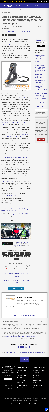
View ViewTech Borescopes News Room (17, 285)
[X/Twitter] (19, 348)
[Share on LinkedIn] (11, 35)
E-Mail (17, 259)
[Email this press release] (14, 35)
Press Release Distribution (23, 372)
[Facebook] (38, 1)
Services (29, 5)
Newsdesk (3, 1)
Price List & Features (21, 380)
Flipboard (20, 256)
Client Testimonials (37, 380)
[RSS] (46, 1)
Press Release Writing (22, 375)
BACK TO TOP (24, 359)
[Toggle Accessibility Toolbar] (46, 409)
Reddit (6, 256)
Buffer (27, 256)
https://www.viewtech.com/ (8, 195)
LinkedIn (32, 312)
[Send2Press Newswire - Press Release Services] (7, 6)
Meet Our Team (36, 375)
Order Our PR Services (22, 390)
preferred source (18, 245)
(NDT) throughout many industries (15, 45)
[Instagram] (44, 1)
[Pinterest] (40, 1)
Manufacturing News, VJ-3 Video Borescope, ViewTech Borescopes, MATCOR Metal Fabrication (25, 352)
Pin (22, 253)
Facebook (21, 312)
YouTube (37, 312)
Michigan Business (15, 274)
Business (6, 274)
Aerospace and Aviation (21, 273)
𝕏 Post (10, 253)
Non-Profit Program (21, 387)
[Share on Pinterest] (9, 35)
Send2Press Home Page (38, 370)
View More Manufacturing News (16, 288)
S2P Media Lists (20, 382)
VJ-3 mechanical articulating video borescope (16, 157)
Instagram (27, 312)
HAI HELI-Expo (7, 280)
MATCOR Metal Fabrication (18, 280)
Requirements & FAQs (22, 385)
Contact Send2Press (37, 387)
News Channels (19, 5)
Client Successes (36, 382)
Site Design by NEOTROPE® (33, 403)
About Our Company (37, 372)
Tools (35, 5)
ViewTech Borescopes (7, 181)
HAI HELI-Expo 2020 (21, 97)
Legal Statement (14, 403)
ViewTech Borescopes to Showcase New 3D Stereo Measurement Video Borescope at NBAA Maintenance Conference (41, 95)
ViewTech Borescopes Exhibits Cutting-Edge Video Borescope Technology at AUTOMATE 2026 (41, 68)
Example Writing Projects (23, 377)
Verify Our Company (37, 377)
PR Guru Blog (36, 390)
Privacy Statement (22, 403)
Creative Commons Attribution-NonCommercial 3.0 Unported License (20, 336)
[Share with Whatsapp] (17, 35)
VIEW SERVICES (41, 139)
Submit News (22, 1)
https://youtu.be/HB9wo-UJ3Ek (20, 214)
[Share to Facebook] (3, 35)
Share (5, 253)
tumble (28, 253)
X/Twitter (16, 312)
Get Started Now (8, 379)
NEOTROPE (11, 396)
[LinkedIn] (42, 1)
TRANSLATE (41, 45)
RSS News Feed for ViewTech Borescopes (25, 315)
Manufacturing (8, 273)
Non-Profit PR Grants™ (38, 385)
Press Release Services (12, 1)
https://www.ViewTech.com (29, 309)
